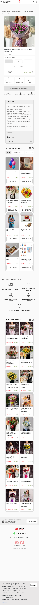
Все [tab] (8, 152)
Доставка (10, 137)
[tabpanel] (19, 215)
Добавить (12, 181)
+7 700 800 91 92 (21, 533)
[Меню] (36, 2)
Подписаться (32, 521)
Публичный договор (19, 548)
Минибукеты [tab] (18, 152)
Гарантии (10, 141)
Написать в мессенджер (19, 88)
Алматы (5, 2)
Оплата (9, 133)
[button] (16, 45)
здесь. (4, 602)
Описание (10, 101)
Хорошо (33, 585)
